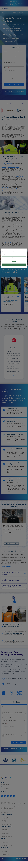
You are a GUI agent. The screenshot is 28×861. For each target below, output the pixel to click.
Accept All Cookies (14, 264)
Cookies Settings (14, 257)
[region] (14, 258)
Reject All (14, 261)
